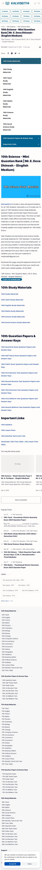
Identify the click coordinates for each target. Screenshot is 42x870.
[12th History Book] (28, 549)
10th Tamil (5, 802)
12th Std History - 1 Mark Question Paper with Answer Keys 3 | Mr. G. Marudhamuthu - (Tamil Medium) (22, 554)
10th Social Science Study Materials (8, 127)
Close (30, 864)
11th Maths (5, 716)
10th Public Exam (8, 831)
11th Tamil (5, 708)
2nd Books (15, 11)
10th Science (6, 810)
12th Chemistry (7, 628)
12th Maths (5, 623)
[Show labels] (7, 601)
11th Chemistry (7, 722)
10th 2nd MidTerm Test (10, 844)
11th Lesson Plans (8, 759)
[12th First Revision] (19, 531)
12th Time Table (7, 670)
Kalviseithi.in (6, 204)
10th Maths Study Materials (7, 104)
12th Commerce (7, 644)
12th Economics (7, 646)
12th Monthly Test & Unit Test (12, 668)
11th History (6, 743)
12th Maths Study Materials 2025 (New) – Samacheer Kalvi (20, 535)
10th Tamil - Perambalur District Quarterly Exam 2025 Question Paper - (20, 518)
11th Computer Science (10, 732)
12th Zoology (6, 636)
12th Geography (7, 652)
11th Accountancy (8, 735)
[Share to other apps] (19, 53)
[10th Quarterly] (17, 514)
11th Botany (6, 727)
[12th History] (17, 549)
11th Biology (6, 724)
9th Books (5, 21)
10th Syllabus (6, 424)
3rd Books (26, 11)
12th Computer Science (10, 638)
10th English (6, 805)
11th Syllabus (6, 756)
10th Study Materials (9, 294)
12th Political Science (9, 660)
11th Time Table (7, 764)
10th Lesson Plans (8, 430)
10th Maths (5, 807)
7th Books (26, 16)
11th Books (26, 21)
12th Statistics (7, 654)
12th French (6, 620)
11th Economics (7, 740)
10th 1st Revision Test (9, 834)
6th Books (15, 16)
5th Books (5, 16)
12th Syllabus (6, 662)
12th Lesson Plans (8, 665)
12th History (6, 649)
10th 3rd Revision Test (9, 839)
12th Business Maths (9, 657)
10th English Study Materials (13, 305)
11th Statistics (6, 748)
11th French (6, 714)
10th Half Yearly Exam (9, 828)
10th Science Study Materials (13, 317)
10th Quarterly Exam (9, 826)
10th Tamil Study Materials (7, 81)
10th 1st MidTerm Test (9, 842)
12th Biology (6, 631)
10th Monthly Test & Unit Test (13, 436)
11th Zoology (6, 729)
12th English (6, 617)
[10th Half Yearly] (32, 541)
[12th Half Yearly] (32, 531)
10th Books (15, 21)
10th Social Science (8, 813)
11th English (6, 711)
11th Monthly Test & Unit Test (12, 761)
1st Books (5, 11)
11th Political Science (9, 753)
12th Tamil (5, 615)
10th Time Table (7, 823)
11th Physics (6, 719)
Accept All (12, 864)
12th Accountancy (8, 641)
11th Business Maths (9, 751)
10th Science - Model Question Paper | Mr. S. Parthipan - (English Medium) (16, 477)
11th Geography (7, 745)
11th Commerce (7, 737)
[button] (35, 3)
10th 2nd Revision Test (9, 836)
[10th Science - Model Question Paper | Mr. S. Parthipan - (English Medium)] (17, 463)
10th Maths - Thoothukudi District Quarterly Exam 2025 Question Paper (21, 566)
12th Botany (6, 633)
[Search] (38, 3)
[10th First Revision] (19, 541)
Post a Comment (21, 500)
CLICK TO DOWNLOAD (11, 279)
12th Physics (6, 625)
